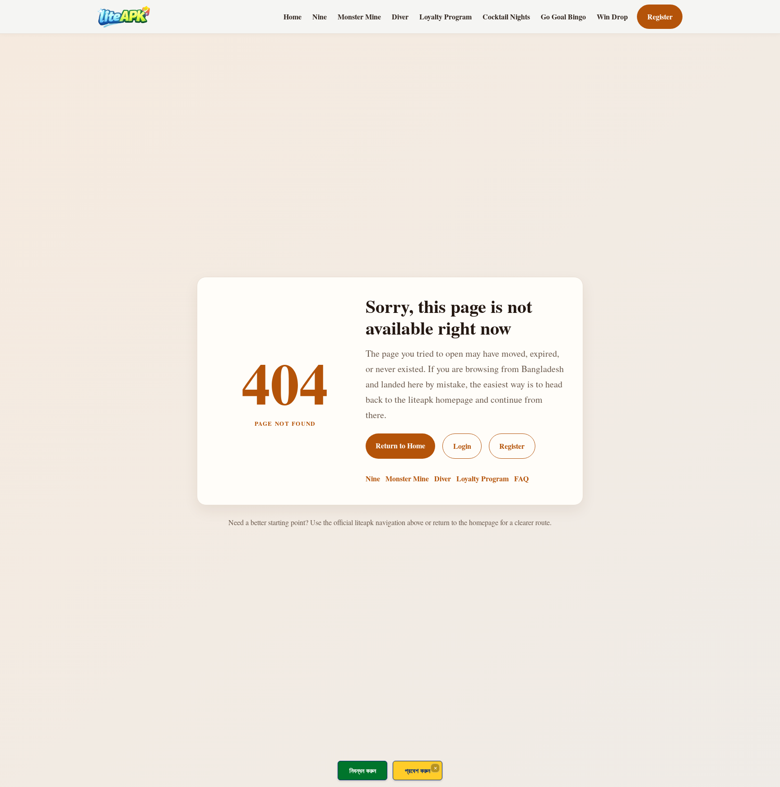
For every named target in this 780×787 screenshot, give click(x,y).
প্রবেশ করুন (417, 770)
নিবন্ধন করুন (362, 770)
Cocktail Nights (506, 16)
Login (462, 446)
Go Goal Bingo (563, 16)
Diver (400, 16)
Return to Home (400, 445)
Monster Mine (359, 16)
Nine (319, 16)
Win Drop (612, 16)
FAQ (521, 478)
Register (660, 16)
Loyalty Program (445, 16)
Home (292, 16)
